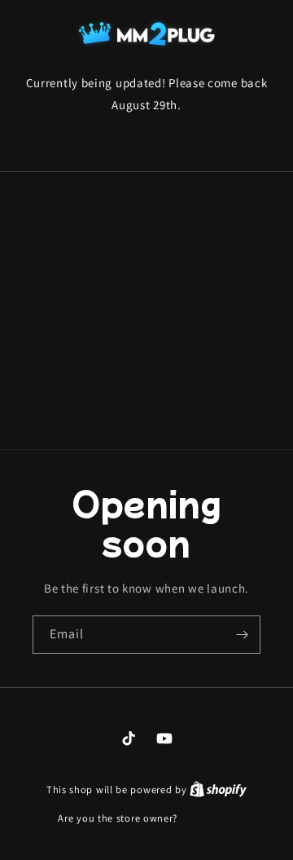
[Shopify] (218, 789)
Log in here (208, 818)
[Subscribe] (242, 634)
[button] (146, 140)
